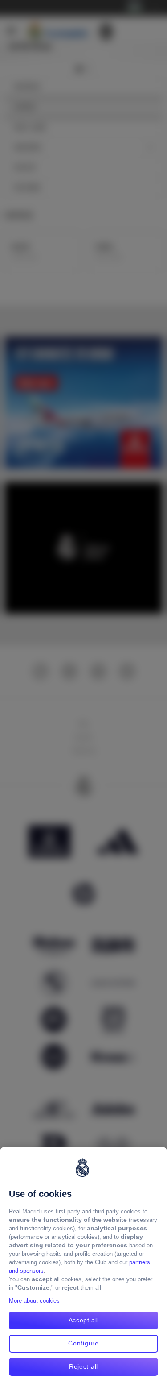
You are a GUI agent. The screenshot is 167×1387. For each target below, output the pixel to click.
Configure (83, 1343)
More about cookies (34, 1300)
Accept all (84, 1320)
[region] (83, 1267)
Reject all (83, 1366)
